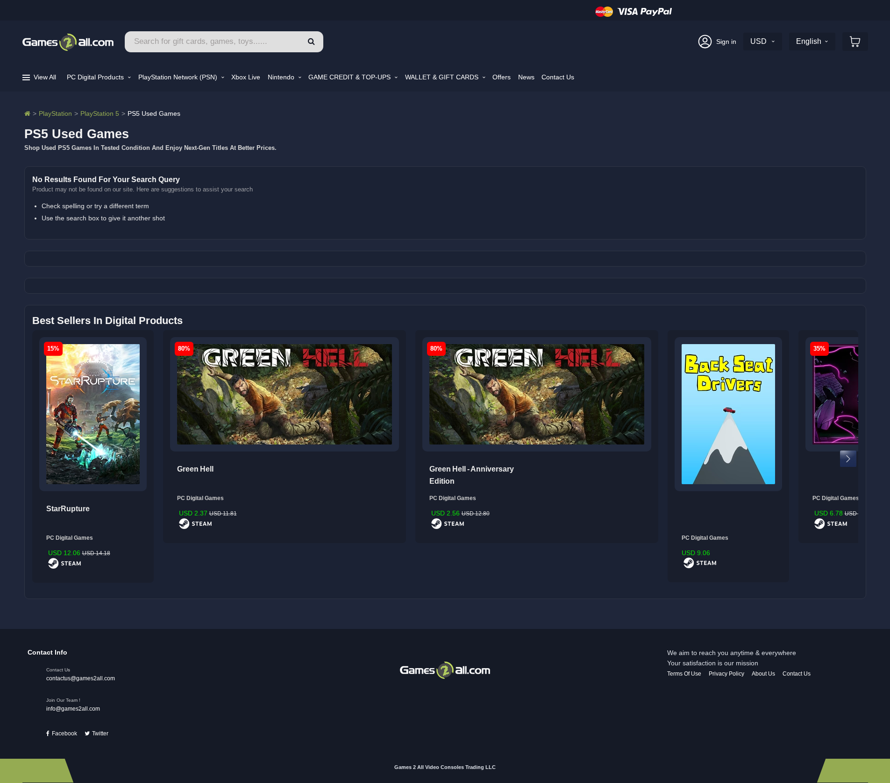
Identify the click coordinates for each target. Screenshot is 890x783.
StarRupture (68, 509)
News (526, 77)
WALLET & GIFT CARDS (442, 77)
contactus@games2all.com (80, 678)
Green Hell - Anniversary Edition (471, 475)
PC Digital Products (96, 77)
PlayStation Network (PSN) (178, 77)
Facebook (64, 733)
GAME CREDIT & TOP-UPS (350, 77)
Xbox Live (245, 77)
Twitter (100, 733)
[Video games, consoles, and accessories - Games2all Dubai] (27, 113)
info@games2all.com (73, 708)
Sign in (726, 41)
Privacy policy (726, 673)
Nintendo (282, 77)
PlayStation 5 (99, 113)
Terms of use (684, 673)
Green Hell (195, 469)
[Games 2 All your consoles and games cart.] (855, 41)
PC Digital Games (69, 538)
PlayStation (55, 113)
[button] (311, 42)
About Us (763, 673)
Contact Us (557, 77)
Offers (501, 77)
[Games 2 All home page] (445, 669)
